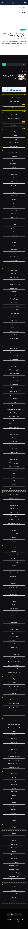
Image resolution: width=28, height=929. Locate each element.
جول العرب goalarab (14, 686)
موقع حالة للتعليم (14, 331)
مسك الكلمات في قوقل (14, 152)
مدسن (14, 206)
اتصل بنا (10, 921)
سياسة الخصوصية (8, 919)
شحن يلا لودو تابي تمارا (14, 416)
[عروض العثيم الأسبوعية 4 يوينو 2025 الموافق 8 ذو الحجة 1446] (14, 24)
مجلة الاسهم (14, 174)
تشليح (14, 651)
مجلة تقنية (14, 324)
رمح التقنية (14, 231)
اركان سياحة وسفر (14, 146)
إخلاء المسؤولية (16, 921)
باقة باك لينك (14, 114)
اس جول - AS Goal (14, 767)
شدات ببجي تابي (14, 359)
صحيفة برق (14, 135)
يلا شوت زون (14, 893)
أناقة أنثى (14, 199)
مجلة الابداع (14, 213)
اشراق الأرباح (14, 263)
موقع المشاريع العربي (14, 313)
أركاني (14, 245)
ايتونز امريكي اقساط (14, 423)
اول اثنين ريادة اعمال (14, 97)
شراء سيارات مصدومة (14, 668)
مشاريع (14, 530)
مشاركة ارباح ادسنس (14, 101)
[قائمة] (25, 2)
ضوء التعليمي (14, 132)
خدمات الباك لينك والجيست (14, 494)
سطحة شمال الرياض (14, 636)
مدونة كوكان (14, 185)
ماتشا (14, 480)
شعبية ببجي (14, 448)
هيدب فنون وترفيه (14, 338)
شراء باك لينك (14, 270)
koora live (14, 738)
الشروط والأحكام (16, 919)
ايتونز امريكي (14, 366)
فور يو (14, 430)
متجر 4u (14, 405)
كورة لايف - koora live (14, 862)
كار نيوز (14, 192)
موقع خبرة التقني (14, 195)
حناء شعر (14, 473)
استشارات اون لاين (14, 220)
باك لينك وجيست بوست (14, 309)
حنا (14, 477)
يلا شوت (14, 547)
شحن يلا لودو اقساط (14, 373)
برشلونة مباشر (14, 558)
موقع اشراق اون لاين (14, 142)
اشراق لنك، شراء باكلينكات (14, 284)
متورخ (14, 203)
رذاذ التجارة (14, 235)
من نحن (23, 919)
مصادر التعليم (14, 316)
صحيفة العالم (14, 342)
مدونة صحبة (14, 253)
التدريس (14, 295)
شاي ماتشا (14, 484)
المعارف (14, 224)
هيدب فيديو (14, 228)
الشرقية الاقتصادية (14, 178)
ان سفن (14, 160)
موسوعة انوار (14, 260)
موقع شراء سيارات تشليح (14, 661)
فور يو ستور (14, 402)
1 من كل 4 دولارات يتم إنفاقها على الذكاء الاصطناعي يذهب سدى (9, 76)
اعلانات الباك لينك (14, 288)
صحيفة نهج (14, 188)
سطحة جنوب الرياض (14, 643)
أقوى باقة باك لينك (14, 516)
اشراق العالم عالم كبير (14, 299)
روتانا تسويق (14, 210)
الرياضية (14, 537)
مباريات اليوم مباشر (14, 554)
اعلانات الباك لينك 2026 (14, 306)
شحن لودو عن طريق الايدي (14, 445)
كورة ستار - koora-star (14, 724)
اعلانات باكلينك (14, 541)
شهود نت (14, 242)
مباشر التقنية (14, 249)
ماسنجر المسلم (14, 125)
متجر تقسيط (14, 387)
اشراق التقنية (14, 156)
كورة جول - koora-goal (14, 728)
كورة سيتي (14, 682)
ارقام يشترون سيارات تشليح (14, 665)
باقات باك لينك (14, 281)
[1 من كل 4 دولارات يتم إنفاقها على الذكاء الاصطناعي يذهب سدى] (22, 77)
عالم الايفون (14, 181)
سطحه (14, 625)
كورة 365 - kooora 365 (14, 763)
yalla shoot (14, 551)
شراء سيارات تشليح (14, 658)
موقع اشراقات (14, 139)
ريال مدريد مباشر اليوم (14, 699)
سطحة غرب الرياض (14, 640)
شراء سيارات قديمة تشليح (14, 672)
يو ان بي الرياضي (14, 327)
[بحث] (2, 2)
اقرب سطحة (14, 647)
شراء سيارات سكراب (14, 654)
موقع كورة (14, 827)
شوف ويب (14, 170)
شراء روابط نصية (14, 277)
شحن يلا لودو (14, 441)
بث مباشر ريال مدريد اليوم (14, 689)
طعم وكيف (14, 238)
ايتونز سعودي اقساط (14, 370)
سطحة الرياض (14, 622)
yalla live (14, 714)
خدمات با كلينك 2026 (14, 519)
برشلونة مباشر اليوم (14, 703)
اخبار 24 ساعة (14, 334)
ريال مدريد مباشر (14, 562)
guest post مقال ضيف (14, 498)
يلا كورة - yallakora (14, 760)
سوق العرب (14, 501)
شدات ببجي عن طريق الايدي (14, 409)
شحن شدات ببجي (14, 434)
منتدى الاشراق (14, 302)
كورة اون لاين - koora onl (14, 756)
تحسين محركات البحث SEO (14, 118)
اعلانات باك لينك (14, 534)
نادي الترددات (14, 217)
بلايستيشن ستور (14, 455)
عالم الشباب (14, 108)
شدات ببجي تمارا (14, 352)
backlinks (14, 291)
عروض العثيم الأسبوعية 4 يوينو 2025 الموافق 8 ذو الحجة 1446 (14, 34)
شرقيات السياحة (14, 256)
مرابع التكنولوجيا (14, 163)
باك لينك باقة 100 (14, 509)
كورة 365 (14, 679)
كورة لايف (14, 781)
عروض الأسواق (23, 30)
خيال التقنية (14, 167)
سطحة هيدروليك (14, 633)
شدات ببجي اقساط (14, 348)
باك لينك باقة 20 (14, 505)
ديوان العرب (14, 526)
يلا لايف (14, 693)
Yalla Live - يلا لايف (14, 753)
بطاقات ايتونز (14, 452)
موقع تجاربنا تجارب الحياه (14, 523)
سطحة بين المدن (14, 629)
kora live (14, 777)
